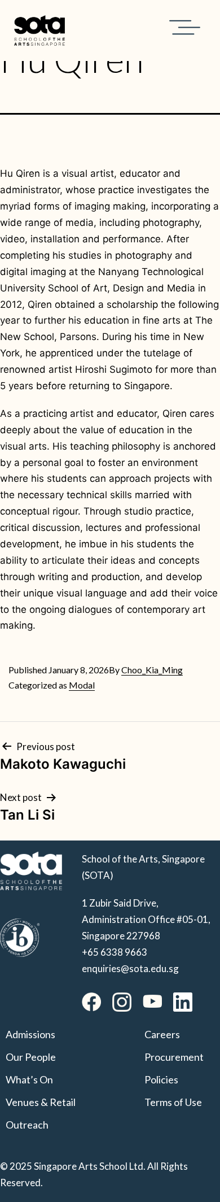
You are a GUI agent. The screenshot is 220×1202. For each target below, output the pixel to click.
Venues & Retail (41, 1102)
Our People (31, 1057)
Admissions (30, 1034)
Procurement (174, 1057)
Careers (162, 1034)
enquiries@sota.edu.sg (130, 968)
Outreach (27, 1124)
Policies (161, 1079)
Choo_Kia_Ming (152, 669)
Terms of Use (173, 1102)
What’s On (29, 1079)
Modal (82, 685)
